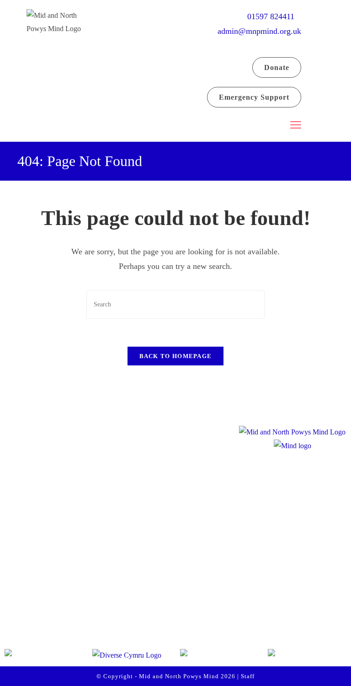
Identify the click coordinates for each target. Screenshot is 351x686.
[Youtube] (90, 589)
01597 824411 (274, 16)
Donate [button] (276, 67)
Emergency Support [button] (254, 97)
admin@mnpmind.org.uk (259, 31)
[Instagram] (55, 589)
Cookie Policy (145, 620)
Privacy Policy (146, 601)
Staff (248, 676)
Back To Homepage (175, 356)
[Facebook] (21, 589)
